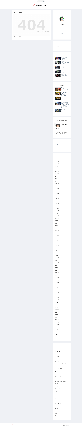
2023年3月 (57, 210)
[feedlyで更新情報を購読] (62, 33)
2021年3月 (57, 270)
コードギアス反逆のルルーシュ (61, 368)
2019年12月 (57, 302)
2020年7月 (57, 290)
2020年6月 (57, 292)
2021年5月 (57, 265)
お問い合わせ (57, 146)
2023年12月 (57, 188)
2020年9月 (57, 285)
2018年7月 (57, 332)
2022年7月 (57, 230)
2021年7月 (57, 260)
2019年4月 (57, 312)
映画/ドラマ (57, 396)
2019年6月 (57, 309)
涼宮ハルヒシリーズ (59, 403)
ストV (56, 373)
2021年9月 (57, 255)
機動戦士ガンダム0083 (59, 401)
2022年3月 (57, 240)
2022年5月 (57, 235)
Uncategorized (57, 351)
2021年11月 (57, 250)
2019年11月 (57, 304)
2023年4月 (57, 208)
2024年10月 (57, 171)
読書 (56, 410)
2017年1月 (57, 337)
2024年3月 (57, 181)
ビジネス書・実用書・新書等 (60, 381)
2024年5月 (57, 178)
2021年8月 (57, 257)
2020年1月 (57, 299)
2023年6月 (57, 203)
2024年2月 (57, 183)
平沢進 (56, 393)
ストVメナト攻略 (58, 378)
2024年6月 (57, 176)
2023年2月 (57, 213)
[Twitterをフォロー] (61, 33)
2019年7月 (57, 307)
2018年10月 (57, 324)
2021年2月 (57, 272)
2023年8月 (57, 198)
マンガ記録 (57, 383)
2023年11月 (57, 191)
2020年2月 (57, 297)
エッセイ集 (57, 356)
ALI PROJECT (57, 349)
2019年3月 (57, 314)
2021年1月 (57, 275)
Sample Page (57, 144)
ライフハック (57, 388)
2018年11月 (57, 322)
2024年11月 (57, 168)
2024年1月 (57, 186)
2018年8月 (57, 329)
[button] (68, 46)
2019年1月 (57, 319)
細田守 (56, 405)
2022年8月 (57, 228)
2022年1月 (57, 245)
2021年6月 (57, 262)
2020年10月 (57, 282)
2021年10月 (57, 252)
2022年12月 (57, 218)
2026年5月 (57, 161)
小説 (56, 391)
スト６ (56, 371)
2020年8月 (57, 287)
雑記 (56, 415)
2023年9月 (57, 196)
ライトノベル (57, 386)
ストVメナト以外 (58, 376)
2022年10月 (57, 223)
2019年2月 (57, 317)
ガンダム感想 (57, 361)
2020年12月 (57, 277)
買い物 (56, 413)
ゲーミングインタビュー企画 (60, 363)
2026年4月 (57, 163)
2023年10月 (57, 193)
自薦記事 (56, 408)
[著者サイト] (59, 33)
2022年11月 (57, 220)
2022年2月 (57, 243)
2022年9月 (57, 225)
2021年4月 (57, 267)
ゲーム (56, 366)
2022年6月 (57, 233)
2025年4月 (57, 166)
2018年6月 (57, 334)
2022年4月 (57, 238)
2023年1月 (57, 215)
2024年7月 (57, 173)
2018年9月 (57, 327)
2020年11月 (57, 280)
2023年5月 (57, 205)
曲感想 (56, 398)
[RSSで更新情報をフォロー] (63, 33)
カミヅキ (62, 24)
